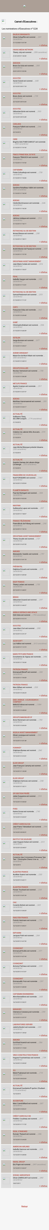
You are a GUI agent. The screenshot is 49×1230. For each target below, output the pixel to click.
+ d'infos (43, 45)
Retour (24, 1206)
